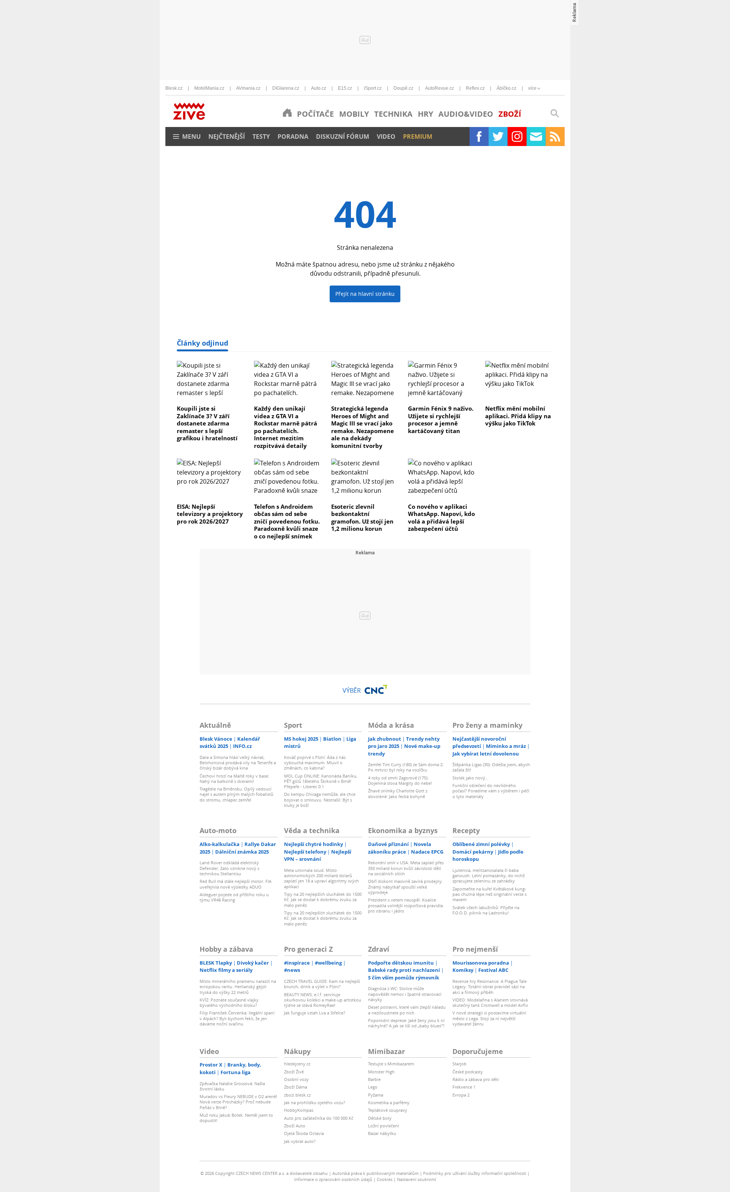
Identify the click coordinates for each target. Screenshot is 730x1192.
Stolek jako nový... (470, 778)
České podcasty (467, 1072)
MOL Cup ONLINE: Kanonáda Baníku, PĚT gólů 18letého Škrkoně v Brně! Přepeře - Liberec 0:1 (320, 781)
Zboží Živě (294, 1072)
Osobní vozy (296, 1079)
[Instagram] (517, 136)
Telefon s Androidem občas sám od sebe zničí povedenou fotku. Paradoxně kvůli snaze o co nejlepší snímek (287, 521)
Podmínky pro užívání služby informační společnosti (474, 1173)
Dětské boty (380, 1118)
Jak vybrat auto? (300, 1141)
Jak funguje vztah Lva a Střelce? (314, 1013)
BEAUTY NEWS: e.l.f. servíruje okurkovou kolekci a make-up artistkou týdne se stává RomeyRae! (322, 1000)
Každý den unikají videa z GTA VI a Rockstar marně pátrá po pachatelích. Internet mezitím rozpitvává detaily (285, 427)
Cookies (384, 1179)
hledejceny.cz (297, 1064)
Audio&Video (465, 114)
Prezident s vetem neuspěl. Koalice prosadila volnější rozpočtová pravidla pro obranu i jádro (405, 905)
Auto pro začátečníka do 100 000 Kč (318, 1118)
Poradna (293, 136)
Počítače (315, 114)
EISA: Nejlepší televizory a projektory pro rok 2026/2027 (210, 514)
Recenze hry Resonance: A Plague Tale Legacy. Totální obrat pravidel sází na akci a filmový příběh (489, 986)
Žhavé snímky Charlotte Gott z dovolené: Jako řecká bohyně (397, 793)
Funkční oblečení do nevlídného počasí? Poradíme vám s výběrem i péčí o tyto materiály (490, 790)
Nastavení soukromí (416, 1179)
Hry (425, 114)
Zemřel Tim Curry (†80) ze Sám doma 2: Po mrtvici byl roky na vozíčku (406, 767)
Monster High (381, 1072)
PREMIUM (417, 136)
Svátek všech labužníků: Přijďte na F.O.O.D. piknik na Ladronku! (485, 910)
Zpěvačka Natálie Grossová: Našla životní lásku (232, 1086)
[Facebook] (479, 136)
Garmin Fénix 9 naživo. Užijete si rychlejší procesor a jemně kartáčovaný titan (440, 420)
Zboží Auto (294, 1126)
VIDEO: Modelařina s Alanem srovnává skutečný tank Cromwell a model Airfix (490, 1002)
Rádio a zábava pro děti (475, 1079)
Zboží (509, 114)
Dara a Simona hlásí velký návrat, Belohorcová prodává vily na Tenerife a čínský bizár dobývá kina (238, 762)
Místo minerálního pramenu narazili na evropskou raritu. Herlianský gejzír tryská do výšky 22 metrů (238, 986)
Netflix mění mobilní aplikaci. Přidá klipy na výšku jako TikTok (518, 416)
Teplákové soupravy (387, 1110)
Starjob (459, 1064)
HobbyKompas (298, 1110)
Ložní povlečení (383, 1126)
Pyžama (375, 1095)
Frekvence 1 (464, 1087)
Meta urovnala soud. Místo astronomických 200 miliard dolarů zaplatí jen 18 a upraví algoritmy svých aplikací (321, 878)
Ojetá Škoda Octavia (304, 1133)
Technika (393, 114)
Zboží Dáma (295, 1087)
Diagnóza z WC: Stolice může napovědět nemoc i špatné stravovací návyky (404, 994)
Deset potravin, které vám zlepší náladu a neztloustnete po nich (407, 1009)
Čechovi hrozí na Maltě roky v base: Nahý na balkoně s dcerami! (234, 778)
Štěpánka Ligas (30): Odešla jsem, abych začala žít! (491, 767)
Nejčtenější (226, 136)
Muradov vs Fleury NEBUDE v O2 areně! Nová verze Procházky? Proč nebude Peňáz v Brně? (238, 1102)
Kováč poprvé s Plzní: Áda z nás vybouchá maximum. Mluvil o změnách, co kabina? (315, 762)
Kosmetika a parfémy (388, 1102)
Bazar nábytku (382, 1133)
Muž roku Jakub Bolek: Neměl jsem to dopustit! (236, 1117)
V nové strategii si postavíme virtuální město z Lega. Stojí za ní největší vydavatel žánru (489, 1018)
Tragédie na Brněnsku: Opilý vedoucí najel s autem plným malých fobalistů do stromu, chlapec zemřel (236, 794)
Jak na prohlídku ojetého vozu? (314, 1102)
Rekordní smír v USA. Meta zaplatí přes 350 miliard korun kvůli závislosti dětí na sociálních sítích (406, 868)
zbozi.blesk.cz (297, 1095)
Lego (373, 1087)
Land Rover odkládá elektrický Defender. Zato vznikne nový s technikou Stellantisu (229, 868)
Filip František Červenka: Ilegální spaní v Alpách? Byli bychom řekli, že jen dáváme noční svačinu (237, 1018)
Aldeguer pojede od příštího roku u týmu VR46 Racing (234, 897)
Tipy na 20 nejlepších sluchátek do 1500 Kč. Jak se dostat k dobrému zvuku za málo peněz (323, 899)
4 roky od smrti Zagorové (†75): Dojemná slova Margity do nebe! (400, 780)
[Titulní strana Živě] (287, 112)
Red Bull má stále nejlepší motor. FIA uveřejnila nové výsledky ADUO (235, 883)
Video (386, 136)
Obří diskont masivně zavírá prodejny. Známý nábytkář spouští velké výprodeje (405, 886)
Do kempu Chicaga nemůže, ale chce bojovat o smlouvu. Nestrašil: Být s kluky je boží (319, 799)
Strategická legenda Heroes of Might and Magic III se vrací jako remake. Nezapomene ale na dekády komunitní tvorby (362, 427)
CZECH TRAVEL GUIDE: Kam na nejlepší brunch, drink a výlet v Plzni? (322, 983)
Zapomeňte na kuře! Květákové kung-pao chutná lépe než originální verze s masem (489, 894)
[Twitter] (498, 136)
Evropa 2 (461, 1095)
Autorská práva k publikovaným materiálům (375, 1173)
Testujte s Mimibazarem (391, 1064)
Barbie (374, 1079)
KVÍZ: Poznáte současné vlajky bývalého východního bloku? (229, 1002)
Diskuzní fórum (342, 136)
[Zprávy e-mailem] (536, 136)
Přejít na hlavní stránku (365, 293)
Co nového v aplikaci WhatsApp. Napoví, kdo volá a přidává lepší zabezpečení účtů (441, 518)
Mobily (354, 114)
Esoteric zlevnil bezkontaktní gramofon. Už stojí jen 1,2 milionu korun (362, 518)
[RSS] (555, 136)
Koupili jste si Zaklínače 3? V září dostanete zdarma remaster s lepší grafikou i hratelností (207, 423)
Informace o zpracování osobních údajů (333, 1179)
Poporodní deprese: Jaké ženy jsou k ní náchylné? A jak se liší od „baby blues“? (406, 1023)
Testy (261, 136)
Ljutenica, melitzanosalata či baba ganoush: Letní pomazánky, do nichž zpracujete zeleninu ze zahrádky (488, 875)
